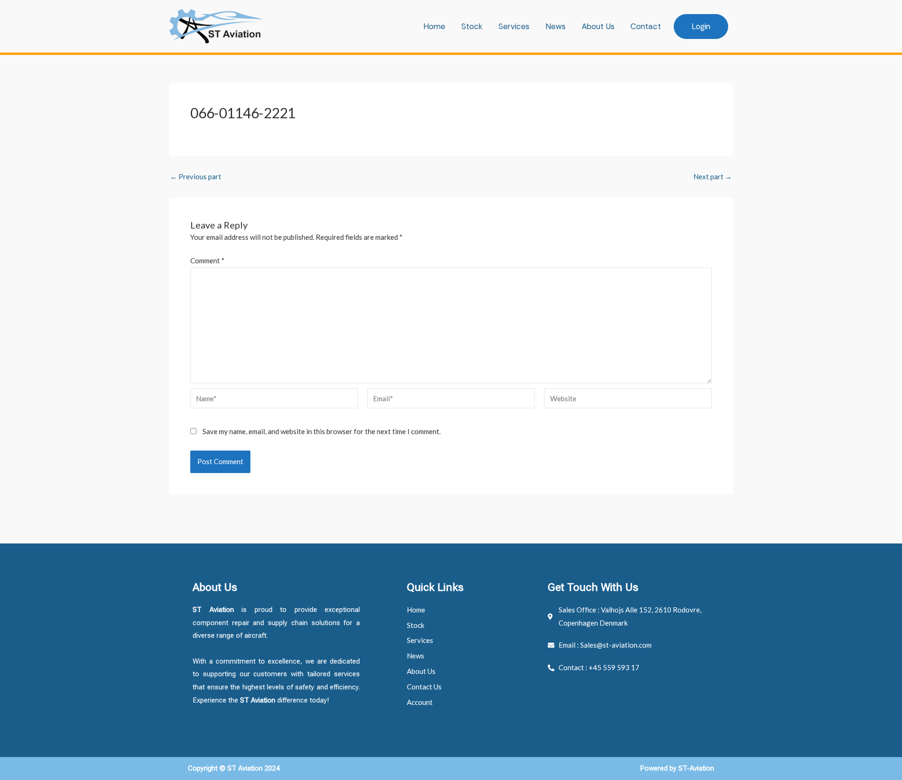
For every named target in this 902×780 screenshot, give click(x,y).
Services (513, 26)
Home (434, 26)
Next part (712, 176)
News (555, 26)
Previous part (195, 176)
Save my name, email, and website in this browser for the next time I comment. (321, 431)
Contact (645, 26)
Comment (207, 260)
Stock (471, 26)
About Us (598, 26)
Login (701, 26)
